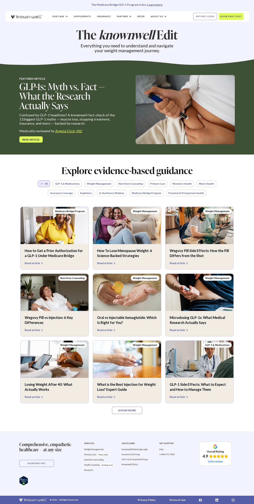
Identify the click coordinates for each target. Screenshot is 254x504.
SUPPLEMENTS (82, 16)
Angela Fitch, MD (68, 131)
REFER (141, 16)
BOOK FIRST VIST (37, 463)
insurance (104, 16)
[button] (60, 16)
